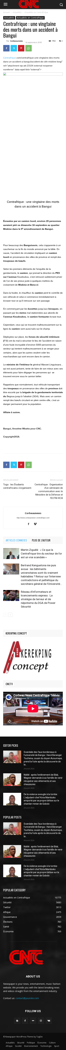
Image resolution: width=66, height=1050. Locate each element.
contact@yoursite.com (27, 998)
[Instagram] (41, 1021)
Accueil (6, 12)
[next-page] (10, 615)
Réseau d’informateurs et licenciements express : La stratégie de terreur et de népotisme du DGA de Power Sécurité (38, 599)
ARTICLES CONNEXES (16, 540)
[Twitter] (14, 48)
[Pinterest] (21, 48)
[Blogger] (17, 1021)
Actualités (17, 12)
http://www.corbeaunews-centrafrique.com (33, 518)
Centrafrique (9, 57)
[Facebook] (6, 48)
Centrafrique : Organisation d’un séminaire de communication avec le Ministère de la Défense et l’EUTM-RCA (49, 491)
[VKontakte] (49, 1021)
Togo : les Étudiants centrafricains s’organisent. (17, 486)
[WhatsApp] (28, 48)
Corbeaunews (16, 41)
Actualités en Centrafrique (36, 12)
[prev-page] (5, 615)
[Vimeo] (36, 524)
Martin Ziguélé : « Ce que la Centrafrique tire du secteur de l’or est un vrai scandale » (41, 553)
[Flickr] (33, 1021)
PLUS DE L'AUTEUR (41, 540)
